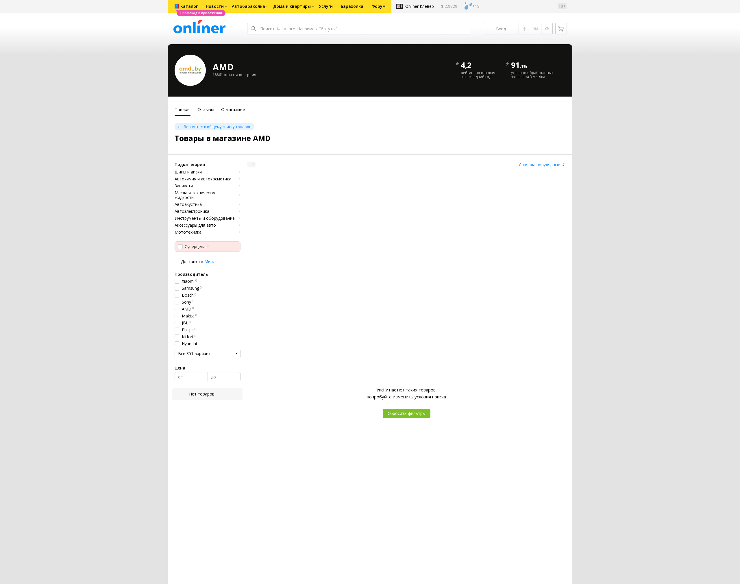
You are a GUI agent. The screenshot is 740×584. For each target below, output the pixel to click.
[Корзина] (561, 28)
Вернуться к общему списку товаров (217, 126)
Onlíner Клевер (419, 6)
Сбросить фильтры (407, 413)
